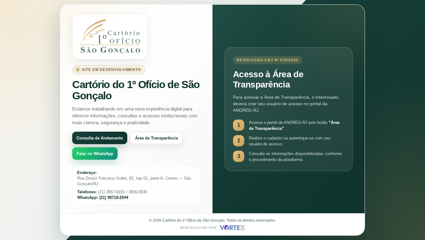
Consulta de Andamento (100, 138)
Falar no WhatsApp (95, 153)
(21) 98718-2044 (113, 197)
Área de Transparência (156, 138)
